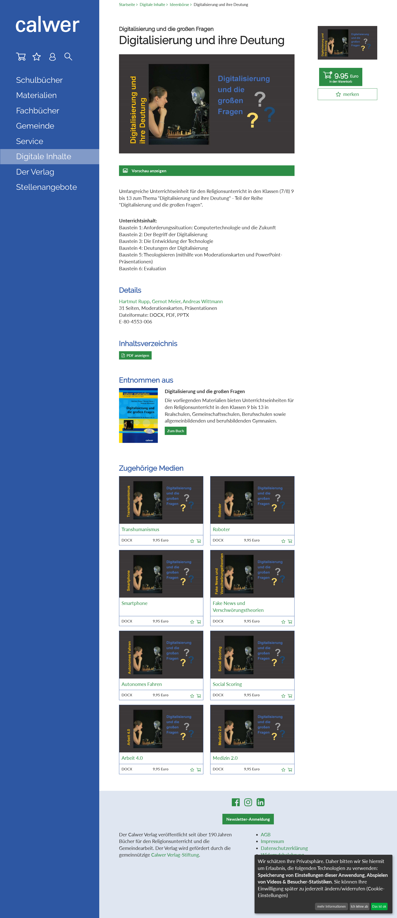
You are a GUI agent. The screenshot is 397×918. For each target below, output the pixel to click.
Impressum (272, 841)
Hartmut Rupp (134, 301)
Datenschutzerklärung (284, 848)
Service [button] (29, 141)
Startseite (127, 4)
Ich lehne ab (359, 906)
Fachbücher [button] (37, 110)
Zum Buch (175, 431)
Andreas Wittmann (203, 301)
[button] (192, 540)
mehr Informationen (331, 906)
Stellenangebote (46, 187)
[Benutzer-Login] (52, 57)
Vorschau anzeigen (149, 170)
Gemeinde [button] (35, 125)
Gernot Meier (166, 301)
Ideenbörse (179, 4)
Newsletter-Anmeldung (248, 819)
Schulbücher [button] (39, 80)
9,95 (343, 77)
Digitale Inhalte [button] (43, 156)
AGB (266, 834)
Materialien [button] (36, 95)
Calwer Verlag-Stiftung (175, 855)
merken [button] (351, 94)
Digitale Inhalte (152, 4)
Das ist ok (379, 906)
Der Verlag (35, 171)
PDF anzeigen (138, 355)
